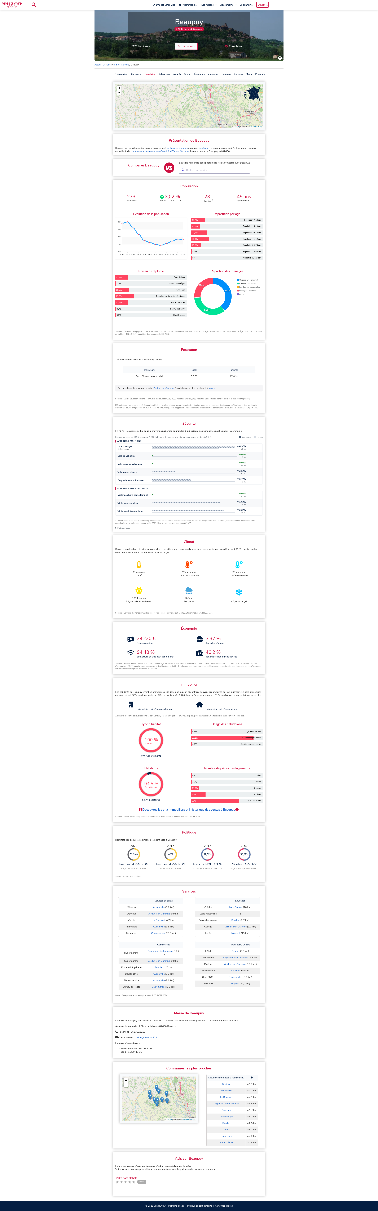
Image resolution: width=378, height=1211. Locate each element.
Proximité (260, 74)
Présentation (121, 74)
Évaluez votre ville (165, 4)
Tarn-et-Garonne (121, 64)
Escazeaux (226, 1136)
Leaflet (236, 127)
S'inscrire (263, 4)
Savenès (235, 970)
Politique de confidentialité (199, 1205)
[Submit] (182, 170)
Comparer (136, 74)
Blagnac (235, 983)
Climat (187, 74)
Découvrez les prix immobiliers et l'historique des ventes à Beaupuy (188, 810)
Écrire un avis (186, 46)
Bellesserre (226, 1090)
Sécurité (177, 74)
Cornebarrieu (158, 933)
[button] (119, 88)
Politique (226, 74)
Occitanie (107, 64)
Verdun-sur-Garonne (163, 388)
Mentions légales (176, 1205)
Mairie (249, 74)
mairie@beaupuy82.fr (146, 1037)
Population (150, 74)
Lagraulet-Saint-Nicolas (235, 957)
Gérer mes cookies (224, 1205)
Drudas (235, 951)
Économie (199, 74)
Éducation (164, 74)
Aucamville (159, 907)
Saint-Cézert (226, 1142)
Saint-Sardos (159, 986)
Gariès (226, 1129)
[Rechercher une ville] (34, 4)
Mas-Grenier (235, 907)
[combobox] (214, 170)
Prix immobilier (189, 4)
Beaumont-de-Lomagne (160, 951)
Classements (226, 4)
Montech (212, 388)
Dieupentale (235, 977)
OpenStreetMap (256, 127)
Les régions (207, 4)
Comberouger (226, 1116)
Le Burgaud (159, 920)
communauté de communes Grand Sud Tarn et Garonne (160, 151)
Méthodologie (123, 528)
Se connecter (246, 4)
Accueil (97, 64)
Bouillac (235, 920)
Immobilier (213, 74)
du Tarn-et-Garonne (177, 148)
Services (238, 74)
